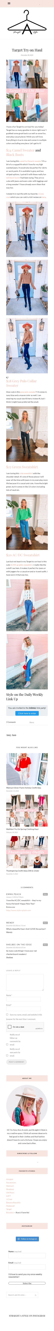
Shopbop (10, 1189)
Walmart (10, 1186)
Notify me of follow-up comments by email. (15, 1040)
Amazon (9, 1179)
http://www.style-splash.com (18, 910)
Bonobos (10, 1212)
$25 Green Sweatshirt (22, 467)
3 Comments (11, 722)
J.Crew (9, 1199)
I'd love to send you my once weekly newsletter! (25, 1275)
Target (8, 1209)
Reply (45, 894)
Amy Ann (11, 735)
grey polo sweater (28, 392)
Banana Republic (13, 1202)
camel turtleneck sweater (30, 161)
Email (9, 1005)
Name (9, 995)
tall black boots (12, 178)
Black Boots (15, 154)
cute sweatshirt (26, 473)
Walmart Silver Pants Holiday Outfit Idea (23, 788)
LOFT (8, 1196)
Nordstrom (11, 1182)
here (44, 197)
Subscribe (27, 1285)
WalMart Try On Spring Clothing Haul (22, 829)
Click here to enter (27, 713)
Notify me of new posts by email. (15, 1052)
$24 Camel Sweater (20, 150)
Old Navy (10, 1192)
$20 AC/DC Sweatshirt (23, 555)
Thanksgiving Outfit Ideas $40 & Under (22, 871)
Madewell (10, 1206)
